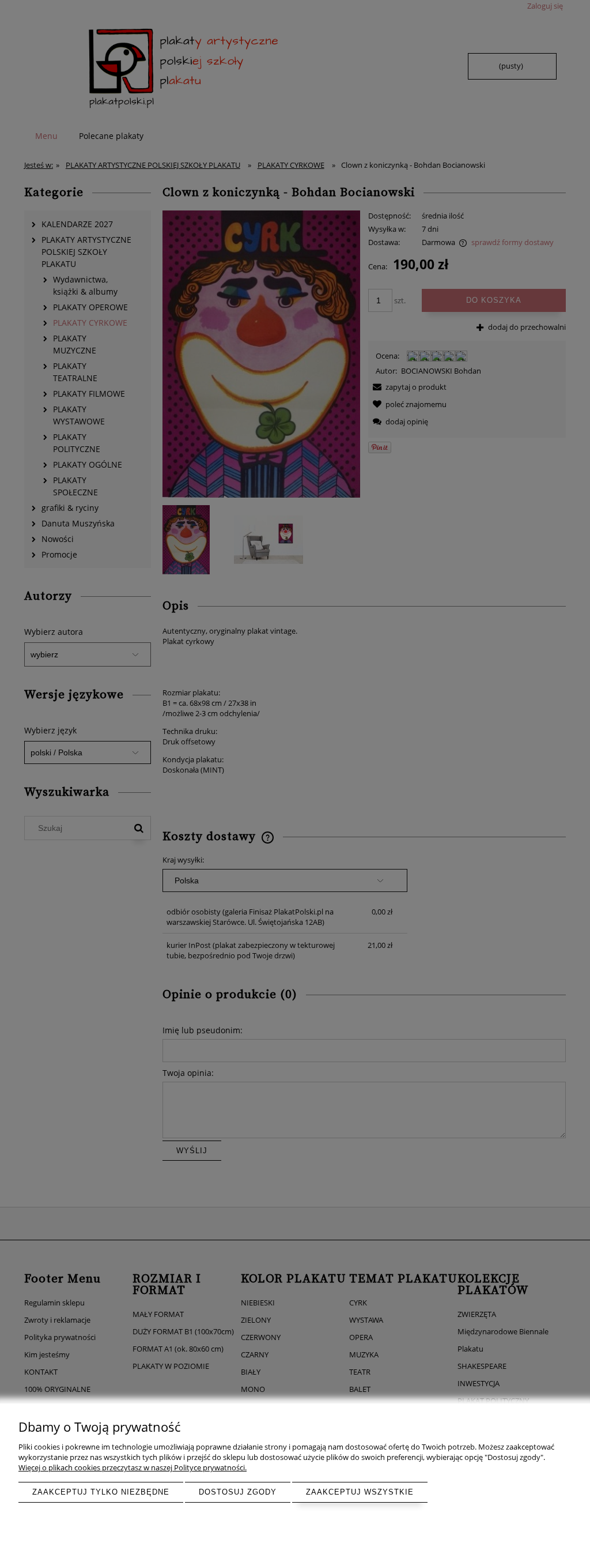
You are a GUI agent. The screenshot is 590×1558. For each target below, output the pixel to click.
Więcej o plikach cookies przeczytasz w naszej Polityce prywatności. (132, 1467)
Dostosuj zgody (238, 1492)
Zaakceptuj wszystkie (360, 1492)
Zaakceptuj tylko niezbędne (100, 1492)
